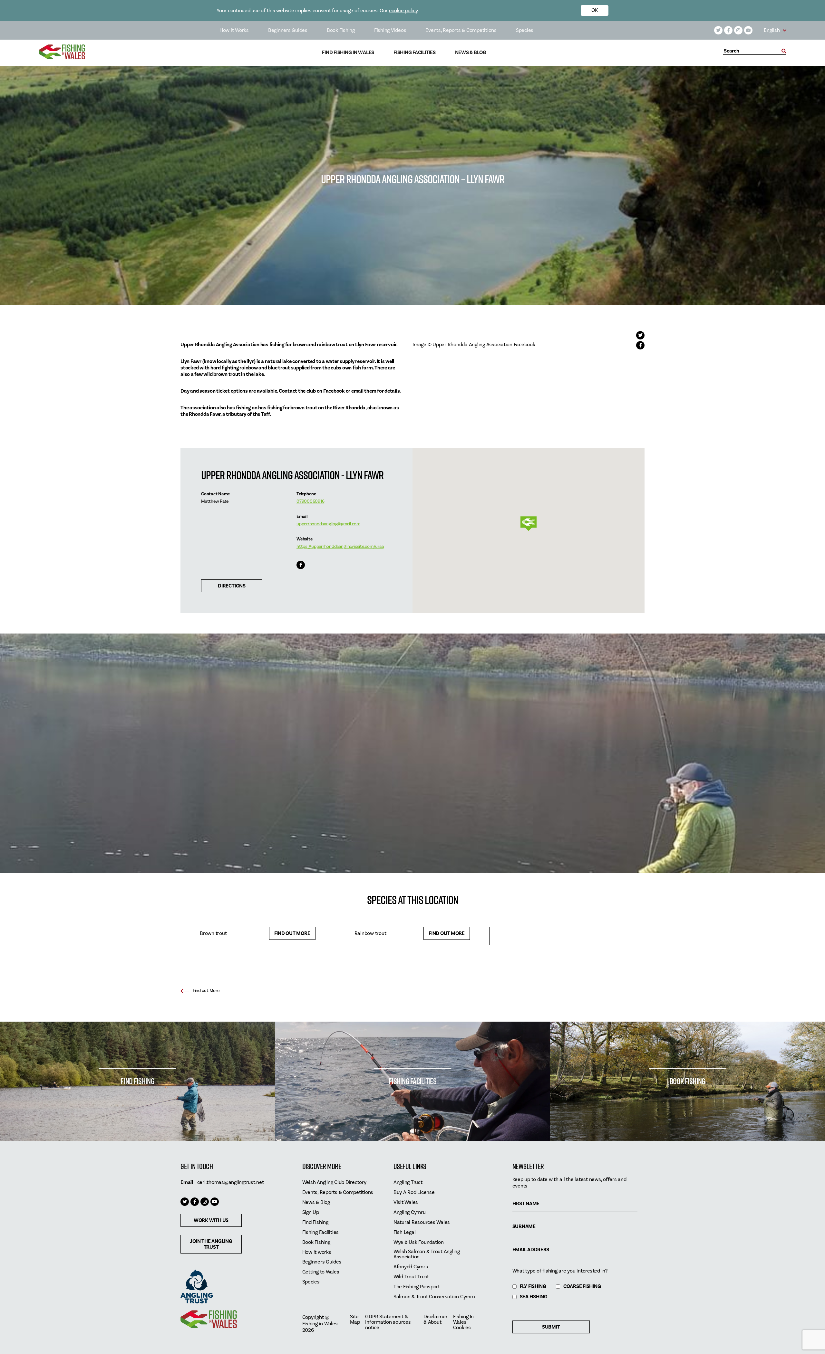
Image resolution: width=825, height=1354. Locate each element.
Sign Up (310, 1212)
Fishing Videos (390, 30)
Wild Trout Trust (411, 1277)
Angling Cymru (409, 1212)
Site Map (355, 1319)
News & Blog (470, 52)
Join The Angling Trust (211, 1244)
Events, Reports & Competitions (461, 30)
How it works (316, 1252)
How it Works (234, 30)
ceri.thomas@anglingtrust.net (230, 1182)
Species (524, 30)
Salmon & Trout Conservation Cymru (434, 1297)
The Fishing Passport (416, 1287)
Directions (232, 586)
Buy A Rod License (414, 1192)
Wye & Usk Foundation (418, 1242)
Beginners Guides (287, 30)
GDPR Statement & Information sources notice (388, 1322)
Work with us (211, 1220)
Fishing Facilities (414, 52)
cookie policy (403, 10)
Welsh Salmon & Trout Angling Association (426, 1254)
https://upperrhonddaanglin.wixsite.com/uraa (339, 546)
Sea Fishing (534, 1297)
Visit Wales (405, 1202)
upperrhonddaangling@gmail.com (328, 524)
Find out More (292, 933)
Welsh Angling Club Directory (334, 1182)
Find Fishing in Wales (348, 52)
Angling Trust (407, 1182)
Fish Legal (404, 1232)
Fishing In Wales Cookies (463, 1322)
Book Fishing (341, 30)
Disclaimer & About (435, 1319)
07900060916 (310, 501)
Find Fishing (137, 1081)
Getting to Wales (320, 1272)
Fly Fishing (533, 1286)
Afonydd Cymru (410, 1267)
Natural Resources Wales (421, 1222)
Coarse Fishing (582, 1286)
